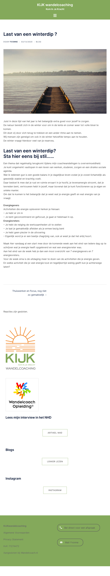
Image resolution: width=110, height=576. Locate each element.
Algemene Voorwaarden (16, 532)
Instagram (55, 490)
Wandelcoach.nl (29, 552)
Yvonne (14, 42)
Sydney (68, 571)
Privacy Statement (13, 539)
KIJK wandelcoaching (55, 5)
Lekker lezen (55, 461)
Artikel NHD (55, 432)
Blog (38, 42)
